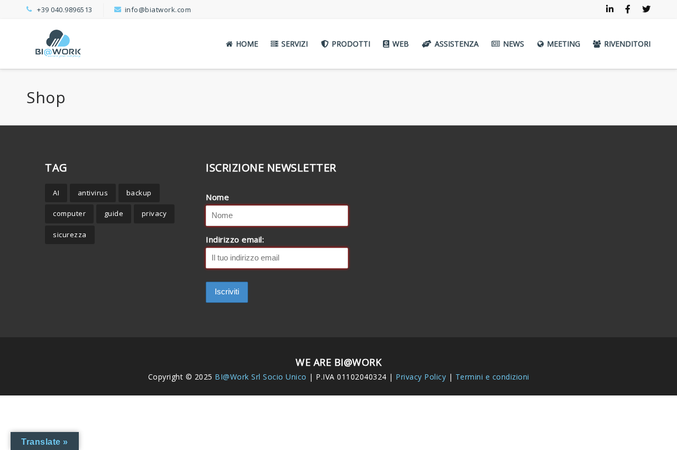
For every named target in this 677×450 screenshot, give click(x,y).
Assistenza (457, 44)
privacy (154, 213)
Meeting (563, 44)
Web (400, 44)
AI (56, 192)
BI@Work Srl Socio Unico (261, 377)
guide (114, 213)
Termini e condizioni (492, 377)
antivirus (93, 192)
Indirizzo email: (235, 239)
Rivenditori (627, 44)
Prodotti (351, 44)
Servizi (294, 44)
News (513, 44)
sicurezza (70, 234)
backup (139, 192)
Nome (217, 197)
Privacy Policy (422, 377)
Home (247, 44)
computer (69, 213)
